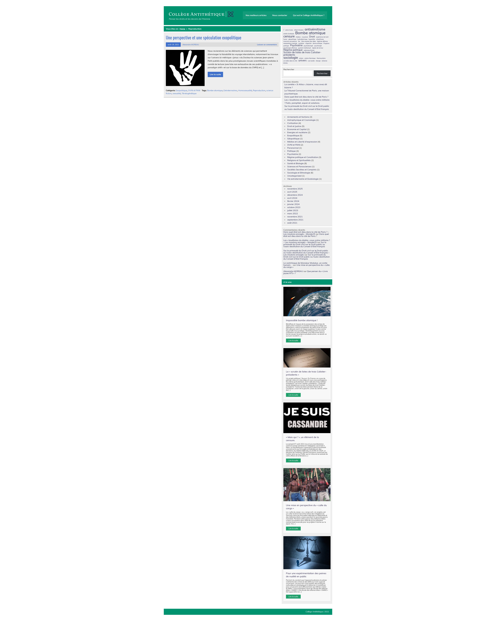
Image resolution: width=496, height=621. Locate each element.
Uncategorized (294, 175)
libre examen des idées (308, 41)
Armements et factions (298, 117)
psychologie (318, 45)
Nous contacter (279, 15)
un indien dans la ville (290, 61)
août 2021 (292, 222)
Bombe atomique (215, 90)
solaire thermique (310, 58)
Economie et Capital (297, 129)
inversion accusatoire (290, 41)
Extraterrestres (230, 90)
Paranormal (293, 148)
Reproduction (259, 90)
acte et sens (289, 30)
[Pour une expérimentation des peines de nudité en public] (307, 552)
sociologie (290, 57)
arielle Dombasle (288, 33)
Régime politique (293, 50)
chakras (298, 37)
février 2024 (293, 201)
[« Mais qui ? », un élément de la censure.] (307, 418)
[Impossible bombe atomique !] (307, 301)
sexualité (177, 93)
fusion (285, 39)
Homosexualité (245, 90)
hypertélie (312, 39)
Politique (291, 151)
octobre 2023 (293, 207)
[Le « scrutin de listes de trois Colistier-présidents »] (307, 357)
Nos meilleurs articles (256, 15)
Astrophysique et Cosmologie (301, 120)
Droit (312, 36)
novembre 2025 (295, 188)
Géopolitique (293, 138)
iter (299, 41)
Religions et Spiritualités (299, 160)
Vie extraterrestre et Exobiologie (303, 179)
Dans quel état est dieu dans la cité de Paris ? (306, 96)
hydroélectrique (302, 39)
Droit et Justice (294, 126)
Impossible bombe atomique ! (301, 320)
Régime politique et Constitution (302, 157)
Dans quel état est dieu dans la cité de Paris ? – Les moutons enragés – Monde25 (306, 233)
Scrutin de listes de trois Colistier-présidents (302, 53)
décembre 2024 (295, 195)
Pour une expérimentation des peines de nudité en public (306, 575)
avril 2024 (292, 198)
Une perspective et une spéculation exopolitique (203, 37)
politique (286, 45)
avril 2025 (292, 191)
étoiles (285, 63)
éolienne (324, 61)
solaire (301, 58)
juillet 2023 (292, 210)
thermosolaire (321, 58)
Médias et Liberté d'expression (302, 141)
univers (302, 60)
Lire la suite (215, 74)
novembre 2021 (295, 216)
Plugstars (326, 43)
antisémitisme (315, 29)
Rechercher (288, 69)
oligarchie (308, 43)
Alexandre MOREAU (191, 44)
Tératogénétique (189, 93)
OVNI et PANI (194, 90)
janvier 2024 (293, 204)
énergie (318, 61)
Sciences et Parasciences (299, 166)
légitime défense (322, 41)
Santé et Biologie (295, 163)
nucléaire (301, 43)
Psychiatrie (296, 45)
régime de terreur (317, 48)
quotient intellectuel (304, 48)
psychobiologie (308, 45)
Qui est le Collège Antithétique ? (308, 15)
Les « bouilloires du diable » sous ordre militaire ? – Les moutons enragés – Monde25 (306, 241)
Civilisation (292, 123)
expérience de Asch (322, 37)
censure (289, 36)
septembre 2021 (295, 219)
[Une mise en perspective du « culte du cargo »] (307, 484)
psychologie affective (290, 48)
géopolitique (292, 39)
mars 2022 (292, 213)
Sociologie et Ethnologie (298, 172)
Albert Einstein (299, 30)
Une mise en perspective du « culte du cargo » (306, 266)
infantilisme (320, 39)
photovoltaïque (317, 43)
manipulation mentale (290, 43)
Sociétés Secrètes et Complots (301, 169)
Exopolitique (181, 90)
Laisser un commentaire (267, 44)
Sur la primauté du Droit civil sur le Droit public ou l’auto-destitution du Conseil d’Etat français (304, 244)
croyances (305, 37)
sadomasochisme (309, 50)
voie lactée (311, 61)
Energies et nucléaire (297, 132)
